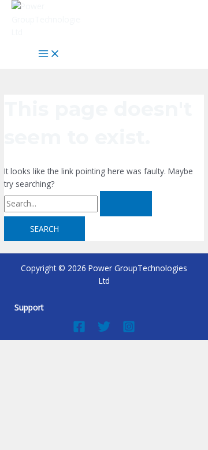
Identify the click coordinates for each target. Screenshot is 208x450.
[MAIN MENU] (49, 54)
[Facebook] (79, 329)
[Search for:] (78, 203)
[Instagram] (128, 329)
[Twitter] (104, 329)
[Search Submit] (126, 203)
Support (28, 307)
